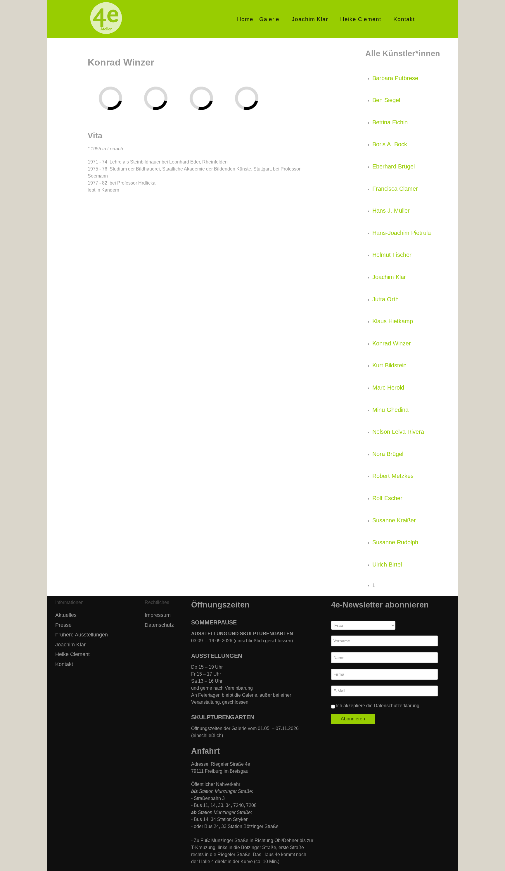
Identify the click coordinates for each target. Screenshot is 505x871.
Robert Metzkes (393, 476)
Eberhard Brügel (393, 166)
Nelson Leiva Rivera (398, 431)
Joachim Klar (389, 277)
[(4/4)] (259, 97)
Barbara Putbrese (395, 78)
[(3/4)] (214, 96)
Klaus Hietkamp (392, 321)
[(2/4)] (169, 97)
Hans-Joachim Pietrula (401, 233)
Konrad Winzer (391, 343)
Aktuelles (66, 615)
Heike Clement (72, 654)
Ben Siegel (386, 100)
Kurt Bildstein (389, 365)
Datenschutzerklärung (396, 705)
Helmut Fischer (391, 255)
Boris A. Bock (389, 144)
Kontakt (64, 664)
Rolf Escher (387, 498)
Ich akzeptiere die (377, 705)
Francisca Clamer (395, 188)
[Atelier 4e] (106, 34)
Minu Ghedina (390, 410)
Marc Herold (388, 387)
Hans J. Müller (391, 210)
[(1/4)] (111, 85)
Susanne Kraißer (394, 520)
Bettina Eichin (390, 122)
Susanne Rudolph (395, 542)
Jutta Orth (385, 299)
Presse (63, 625)
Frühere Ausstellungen (81, 635)
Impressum (158, 615)
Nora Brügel (387, 454)
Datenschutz (159, 625)
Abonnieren (353, 718)
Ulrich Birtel (387, 564)
